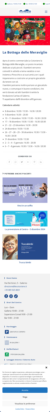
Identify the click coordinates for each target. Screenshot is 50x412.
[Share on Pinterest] (34, 162)
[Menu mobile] (46, 11)
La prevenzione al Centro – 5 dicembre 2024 (25, 229)
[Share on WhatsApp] (15, 162)
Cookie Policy (19, 409)
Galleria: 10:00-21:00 (14, 4)
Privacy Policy (30, 409)
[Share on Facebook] (9, 162)
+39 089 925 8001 (12, 290)
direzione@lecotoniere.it (15, 286)
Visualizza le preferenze (25, 403)
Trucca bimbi (25, 262)
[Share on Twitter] (21, 162)
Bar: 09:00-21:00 (31, 4)
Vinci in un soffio (25, 205)
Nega (25, 397)
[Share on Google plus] (28, 162)
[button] (46, 367)
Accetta (25, 390)
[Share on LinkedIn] (40, 162)
